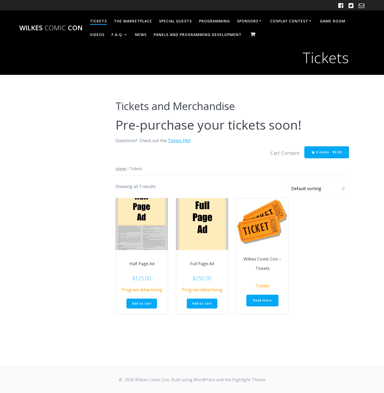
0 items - (328, 152)
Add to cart (142, 303)
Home (120, 168)
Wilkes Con (51, 28)
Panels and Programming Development (198, 34)
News (141, 34)
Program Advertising (141, 290)
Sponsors (247, 21)
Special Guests (175, 21)
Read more (262, 300)
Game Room (332, 21)
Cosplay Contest (289, 21)
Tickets (262, 286)
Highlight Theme (248, 380)
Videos (97, 34)
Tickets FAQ (179, 140)
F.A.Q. (117, 34)
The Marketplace (133, 21)
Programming (214, 21)
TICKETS (98, 21)
